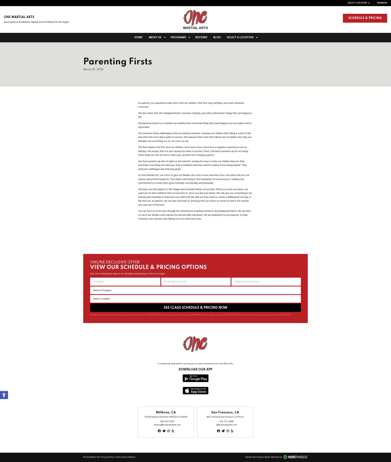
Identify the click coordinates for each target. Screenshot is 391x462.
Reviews (201, 37)
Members (382, 3)
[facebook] (159, 431)
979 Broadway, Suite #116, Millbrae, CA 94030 (165, 417)
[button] (4, 395)
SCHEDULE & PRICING (365, 18)
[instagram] (168, 431)
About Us (155, 37)
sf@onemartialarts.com (226, 424)
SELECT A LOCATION (240, 37)
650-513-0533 (167, 421)
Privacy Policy (108, 457)
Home (138, 37)
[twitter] (164, 431)
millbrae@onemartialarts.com (167, 424)
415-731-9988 (226, 421)
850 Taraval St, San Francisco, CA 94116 (225, 417)
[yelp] (173, 431)
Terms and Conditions (125, 457)
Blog (217, 37)
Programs (178, 37)
